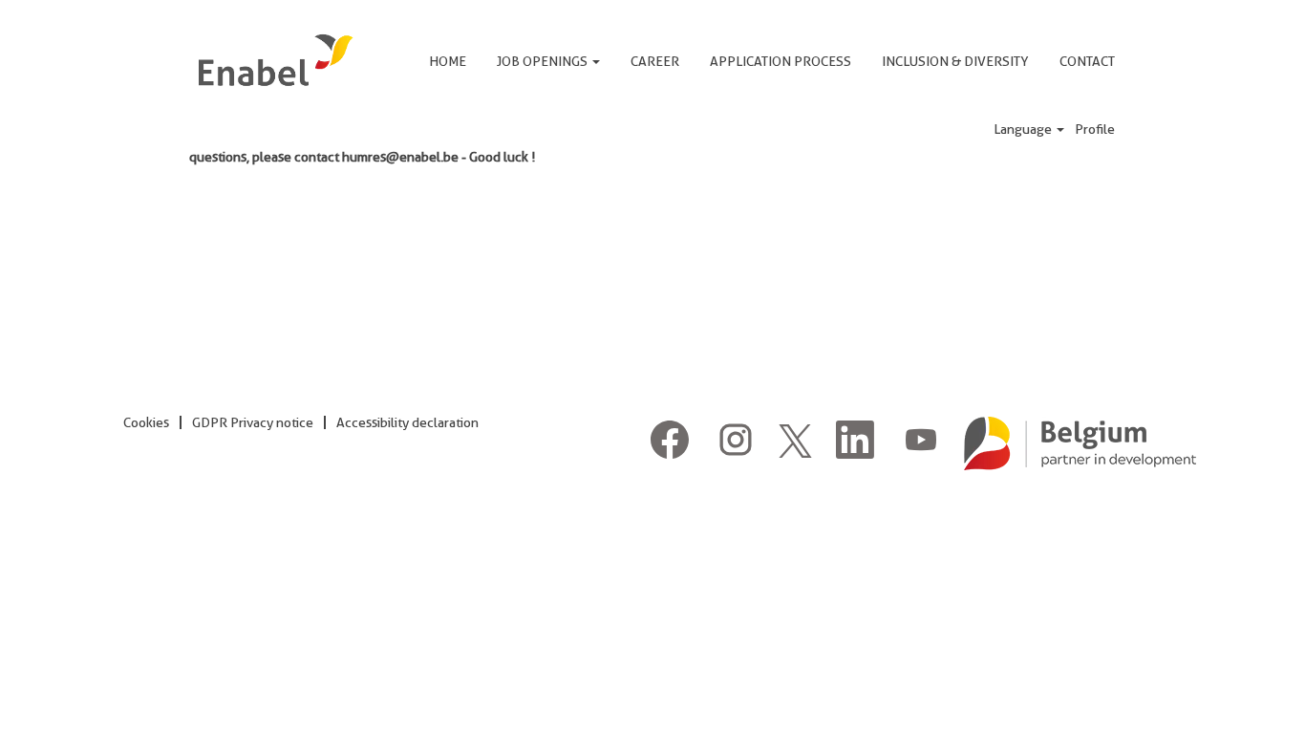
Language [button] (1024, 129)
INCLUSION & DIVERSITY (955, 61)
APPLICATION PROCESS (780, 61)
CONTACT (1087, 61)
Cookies (146, 422)
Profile (1095, 129)
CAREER (655, 61)
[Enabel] (273, 60)
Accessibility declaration (407, 422)
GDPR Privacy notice (252, 422)
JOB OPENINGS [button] (543, 61)
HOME (447, 61)
